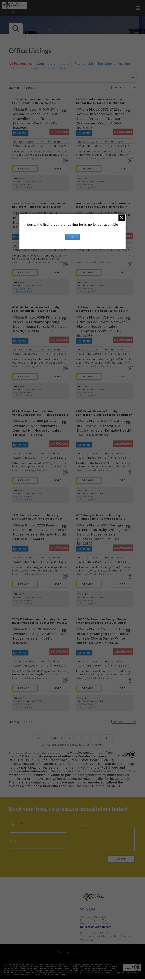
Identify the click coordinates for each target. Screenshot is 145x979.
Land (66, 63)
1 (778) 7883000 (23, 184)
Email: (15, 840)
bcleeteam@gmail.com (95, 926)
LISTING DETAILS (25, 168)
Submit (121, 858)
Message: (86, 824)
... (86, 738)
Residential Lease (23, 68)
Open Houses (54, 68)
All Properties (20, 63)
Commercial (47, 63)
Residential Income (114, 63)
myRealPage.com (78, 952)
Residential (83, 63)
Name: (15, 824)
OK (72, 237)
